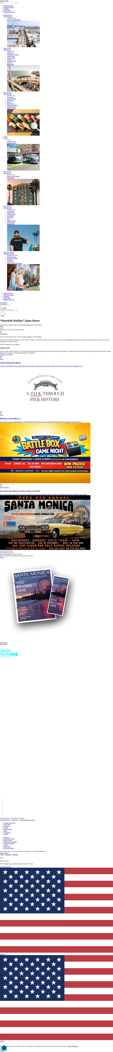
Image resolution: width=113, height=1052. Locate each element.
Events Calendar (26, 325)
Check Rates (10, 178)
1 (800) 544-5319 (5, 820)
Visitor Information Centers (27, 820)
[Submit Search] (17, 310)
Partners (6, 828)
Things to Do (7, 48)
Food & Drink (7, 92)
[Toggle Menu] (0, 306)
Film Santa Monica (9, 7)
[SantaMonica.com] (9, 662)
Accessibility (7, 832)
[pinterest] (5, 812)
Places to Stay (7, 171)
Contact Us (15, 820)
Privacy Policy (4, 853)
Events (5, 137)
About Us (6, 837)
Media (5, 831)
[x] (58, 800)
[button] (56, 998)
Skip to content (4, 1)
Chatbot (6, 834)
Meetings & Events (9, 12)
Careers (6, 845)
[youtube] (5, 806)
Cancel (4, 308)
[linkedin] (5, 809)
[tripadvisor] (5, 815)
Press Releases (8, 829)
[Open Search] (8, 304)
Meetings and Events (9, 823)
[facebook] (5, 666)
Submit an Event (8, 5)
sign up (2, 557)
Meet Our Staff (8, 840)
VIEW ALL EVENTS (6, 354)
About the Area (8, 15)
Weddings (6, 9)
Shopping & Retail (9, 252)
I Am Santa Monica (9, 843)
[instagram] (5, 803)
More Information (73, 1046)
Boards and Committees (10, 842)
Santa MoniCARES (9, 839)
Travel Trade (7, 10)
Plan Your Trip (8, 206)
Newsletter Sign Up (5, 867)
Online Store (7, 846)
